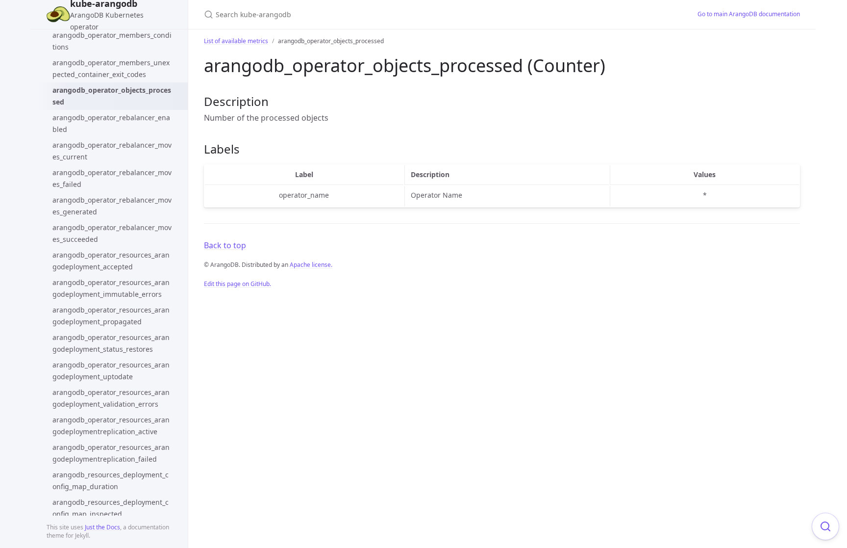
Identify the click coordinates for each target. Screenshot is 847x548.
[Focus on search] (825, 526)
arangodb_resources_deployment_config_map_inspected (110, 508)
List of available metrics (236, 41)
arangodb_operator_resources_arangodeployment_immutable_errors (111, 288)
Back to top (225, 245)
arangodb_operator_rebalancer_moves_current (112, 150)
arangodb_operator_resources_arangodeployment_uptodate (111, 370)
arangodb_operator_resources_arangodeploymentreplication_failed (111, 453)
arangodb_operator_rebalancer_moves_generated (112, 205)
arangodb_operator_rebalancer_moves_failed (112, 178)
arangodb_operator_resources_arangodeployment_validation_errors (111, 398)
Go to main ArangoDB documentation (749, 14)
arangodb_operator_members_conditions (112, 41)
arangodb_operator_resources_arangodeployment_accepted (111, 260)
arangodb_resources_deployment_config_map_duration (110, 480)
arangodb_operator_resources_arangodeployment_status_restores (111, 343)
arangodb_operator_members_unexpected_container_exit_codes (111, 68)
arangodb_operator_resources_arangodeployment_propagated (111, 315)
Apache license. (311, 265)
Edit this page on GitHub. (237, 284)
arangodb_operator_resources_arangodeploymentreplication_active (111, 425)
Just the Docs (102, 527)
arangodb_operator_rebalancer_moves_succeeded (112, 233)
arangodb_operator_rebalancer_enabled (111, 123)
